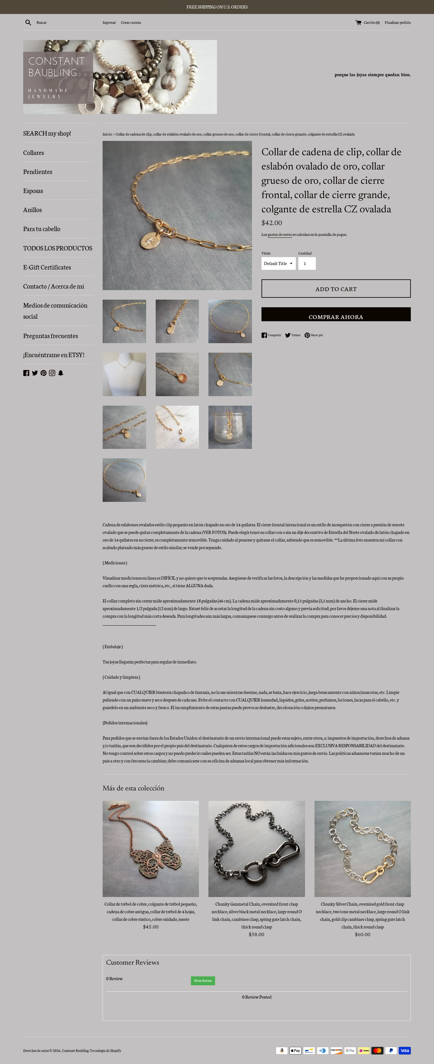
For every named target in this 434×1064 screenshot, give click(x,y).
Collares (33, 152)
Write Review (203, 980)
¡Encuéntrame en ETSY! (53, 354)
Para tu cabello (41, 228)
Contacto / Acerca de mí (53, 285)
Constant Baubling (75, 1050)
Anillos (32, 209)
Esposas (33, 190)
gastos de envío (280, 234)
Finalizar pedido (398, 22)
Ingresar (109, 22)
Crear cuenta (131, 22)
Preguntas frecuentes (50, 335)
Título (265, 253)
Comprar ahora (336, 316)
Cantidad (305, 253)
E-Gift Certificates (47, 266)
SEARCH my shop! (47, 132)
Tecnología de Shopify (105, 1050)
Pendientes (37, 171)
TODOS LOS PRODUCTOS (57, 247)
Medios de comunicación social (55, 310)
